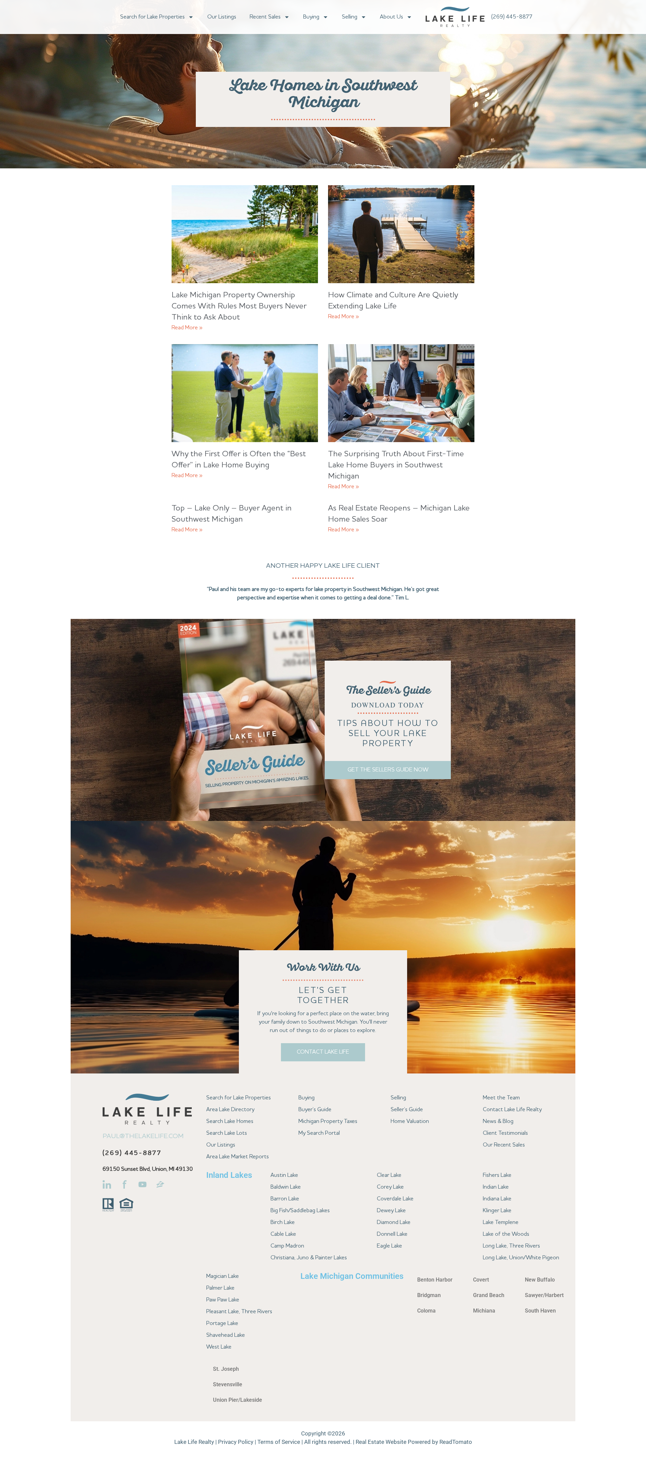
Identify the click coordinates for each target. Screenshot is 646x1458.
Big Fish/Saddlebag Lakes (300, 1211)
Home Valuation (410, 1121)
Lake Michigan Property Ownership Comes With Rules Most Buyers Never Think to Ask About (239, 306)
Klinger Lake (497, 1211)
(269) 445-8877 (512, 17)
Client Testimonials (505, 1133)
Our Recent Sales (504, 1145)
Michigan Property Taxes (327, 1121)
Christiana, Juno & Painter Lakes (309, 1258)
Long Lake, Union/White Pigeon (521, 1258)
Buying (311, 17)
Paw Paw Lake (222, 1300)
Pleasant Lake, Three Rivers (239, 1312)
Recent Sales (265, 17)
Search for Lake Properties (152, 17)
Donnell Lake (392, 1234)
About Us (391, 17)
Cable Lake (283, 1234)
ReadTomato (455, 1441)
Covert (481, 1280)
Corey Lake (390, 1187)
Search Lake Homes (229, 1121)
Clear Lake (389, 1175)
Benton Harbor (435, 1280)
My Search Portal (319, 1133)
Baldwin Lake (286, 1187)
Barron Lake (285, 1199)
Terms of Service (278, 1441)
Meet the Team (501, 1098)
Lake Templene (500, 1222)
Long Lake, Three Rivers (511, 1246)
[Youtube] (142, 1184)
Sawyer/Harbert (544, 1295)
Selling (349, 17)
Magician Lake (222, 1276)
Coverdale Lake (395, 1199)
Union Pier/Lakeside (237, 1400)
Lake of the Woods (506, 1234)
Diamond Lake (393, 1222)
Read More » (187, 328)
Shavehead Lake (225, 1335)
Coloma (426, 1310)
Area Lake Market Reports (237, 1157)
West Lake (218, 1347)
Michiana (484, 1310)
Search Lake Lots (226, 1133)
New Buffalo (540, 1280)
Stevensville (227, 1384)
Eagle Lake (389, 1246)
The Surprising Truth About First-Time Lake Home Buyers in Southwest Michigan (396, 465)
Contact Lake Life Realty (512, 1110)
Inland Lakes (229, 1175)
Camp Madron (287, 1246)
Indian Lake (496, 1187)
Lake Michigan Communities (351, 1276)
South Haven (540, 1310)
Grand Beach (488, 1295)
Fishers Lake (497, 1175)
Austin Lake (284, 1175)
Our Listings (221, 17)
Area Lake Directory (230, 1110)
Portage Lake (222, 1323)
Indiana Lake (497, 1199)
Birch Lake (283, 1222)
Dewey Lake (391, 1211)
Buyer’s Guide (314, 1110)
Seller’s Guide (407, 1110)
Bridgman (429, 1295)
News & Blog (498, 1121)
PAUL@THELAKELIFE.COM (143, 1136)
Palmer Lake (220, 1288)
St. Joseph (226, 1369)
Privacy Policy (235, 1441)
